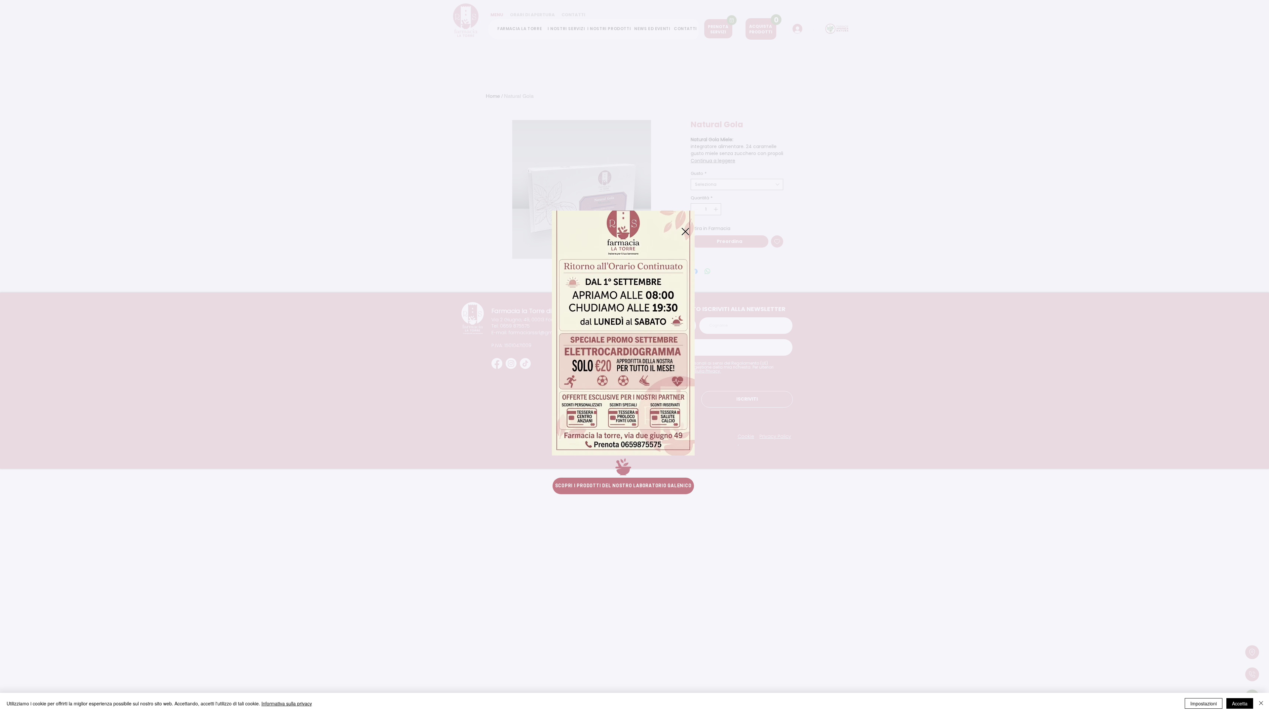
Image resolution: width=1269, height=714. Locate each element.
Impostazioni (1203, 703)
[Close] (1261, 703)
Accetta (1240, 703)
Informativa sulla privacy (286, 703)
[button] (685, 231)
